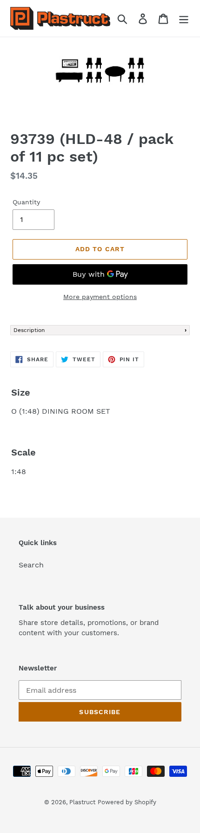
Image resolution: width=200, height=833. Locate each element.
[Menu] (183, 18)
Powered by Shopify (127, 802)
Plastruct (82, 802)
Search (31, 564)
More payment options (100, 296)
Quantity (26, 202)
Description (29, 330)
